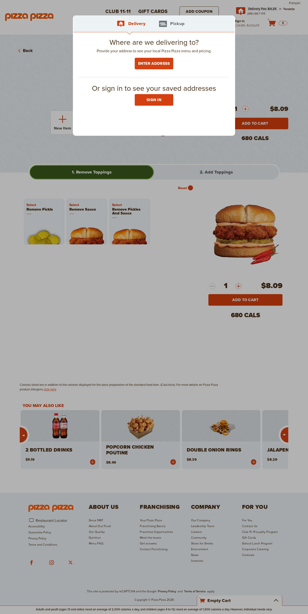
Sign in (154, 99)
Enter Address (154, 63)
